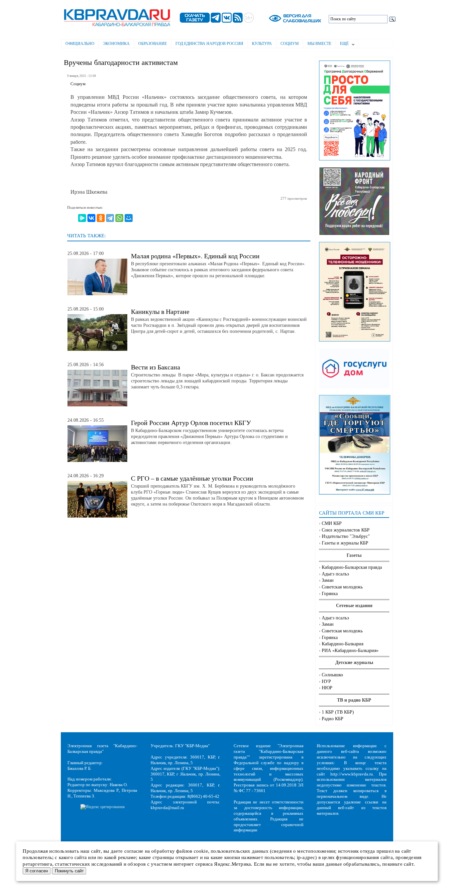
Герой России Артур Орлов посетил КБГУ (191, 422)
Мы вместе (319, 43)
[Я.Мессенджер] (82, 218)
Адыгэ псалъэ (335, 573)
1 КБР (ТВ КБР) (338, 712)
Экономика (116, 43)
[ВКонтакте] (91, 218)
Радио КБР (332, 718)
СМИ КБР (332, 523)
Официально (79, 43)
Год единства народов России (209, 43)
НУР (326, 681)
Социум (290, 43)
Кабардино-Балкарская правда (352, 567)
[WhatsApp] (119, 218)
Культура (262, 43)
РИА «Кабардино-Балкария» (350, 650)
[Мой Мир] (129, 218)
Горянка (330, 593)
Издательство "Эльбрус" (346, 536)
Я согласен (36, 870)
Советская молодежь (342, 586)
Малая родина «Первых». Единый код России (195, 256)
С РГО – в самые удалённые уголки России (192, 478)
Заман (328, 580)
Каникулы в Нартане (160, 311)
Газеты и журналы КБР (345, 543)
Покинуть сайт (69, 870)
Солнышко (332, 674)
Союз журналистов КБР (346, 530)
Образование (152, 43)
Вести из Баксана (155, 367)
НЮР (327, 687)
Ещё (342, 44)
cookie (201, 851)
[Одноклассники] (101, 218)
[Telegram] (110, 218)
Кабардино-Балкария (342, 643)
